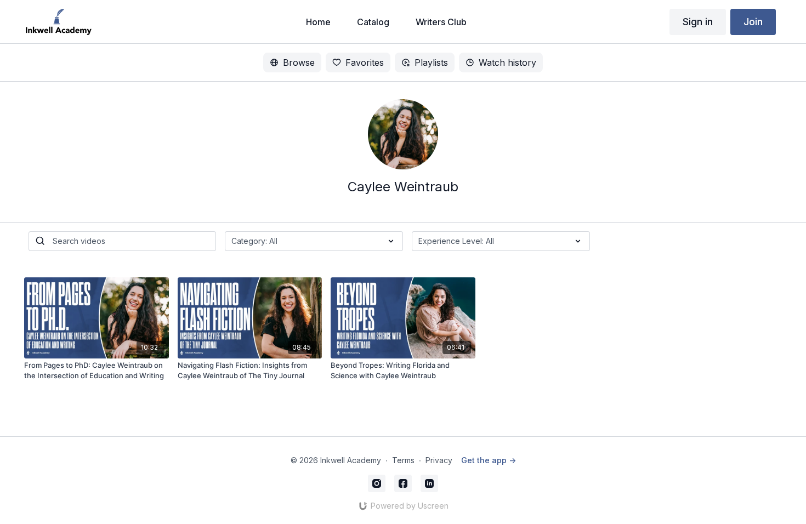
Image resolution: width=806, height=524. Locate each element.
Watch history (507, 62)
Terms (403, 460)
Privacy (438, 460)
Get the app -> (488, 460)
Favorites (364, 62)
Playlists (431, 62)
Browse (299, 62)
